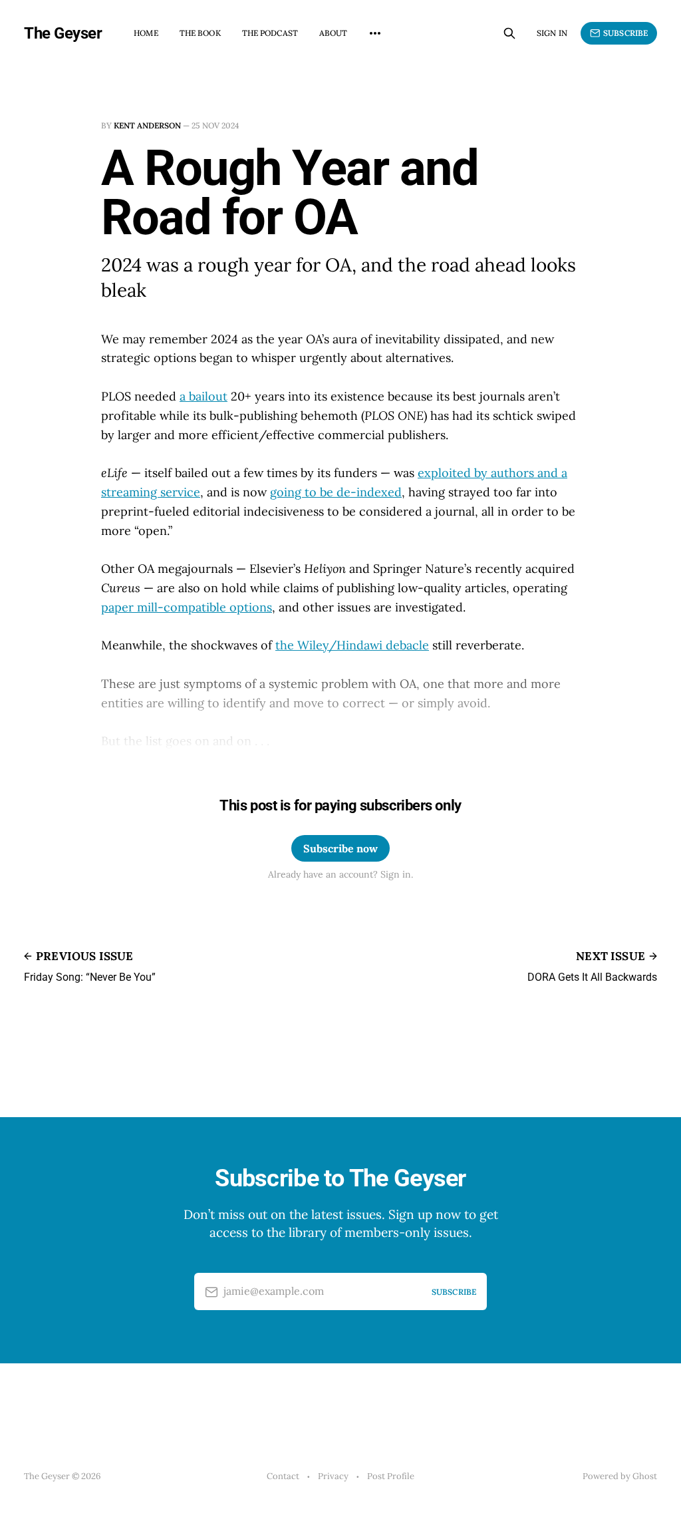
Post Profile (390, 1476)
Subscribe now (340, 848)
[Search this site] (509, 33)
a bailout (203, 396)
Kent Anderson (147, 125)
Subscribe (625, 33)
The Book (200, 33)
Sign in (552, 33)
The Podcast (270, 33)
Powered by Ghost (620, 1476)
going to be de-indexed (336, 492)
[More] (375, 33)
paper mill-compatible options (186, 607)
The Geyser (63, 33)
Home (146, 33)
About (333, 33)
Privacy (333, 1476)
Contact (283, 1476)
